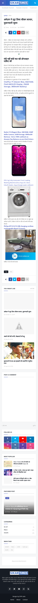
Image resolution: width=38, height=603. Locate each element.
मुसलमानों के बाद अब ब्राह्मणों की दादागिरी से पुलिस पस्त (18, 362)
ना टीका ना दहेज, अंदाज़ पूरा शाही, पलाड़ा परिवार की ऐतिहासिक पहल (23, 471)
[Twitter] (14, 32)
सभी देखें (32, 288)
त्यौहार (10, 15)
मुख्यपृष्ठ (6, 15)
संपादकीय (19, 533)
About (18, 600)
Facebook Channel (8, 8)
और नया (5, 425)
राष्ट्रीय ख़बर (25, 547)
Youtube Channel (21, 8)
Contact (25, 600)
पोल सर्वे (19, 527)
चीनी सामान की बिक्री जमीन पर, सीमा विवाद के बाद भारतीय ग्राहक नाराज (22, 479)
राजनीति (18, 547)
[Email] (23, 32)
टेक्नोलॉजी (7, 547)
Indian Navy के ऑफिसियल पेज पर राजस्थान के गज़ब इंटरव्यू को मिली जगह (16, 507)
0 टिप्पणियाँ (21, 27)
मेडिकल (19, 530)
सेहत (12, 550)
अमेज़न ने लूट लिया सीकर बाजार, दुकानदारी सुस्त (17, 311)
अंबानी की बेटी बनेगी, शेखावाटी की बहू (14, 336)
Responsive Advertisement (19, 561)
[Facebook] (10, 32)
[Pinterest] (19, 32)
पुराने (34, 425)
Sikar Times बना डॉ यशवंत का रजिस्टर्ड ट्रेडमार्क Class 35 (21, 463)
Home (12, 600)
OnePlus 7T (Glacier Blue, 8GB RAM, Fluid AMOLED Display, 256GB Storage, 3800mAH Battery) (19, 84)
